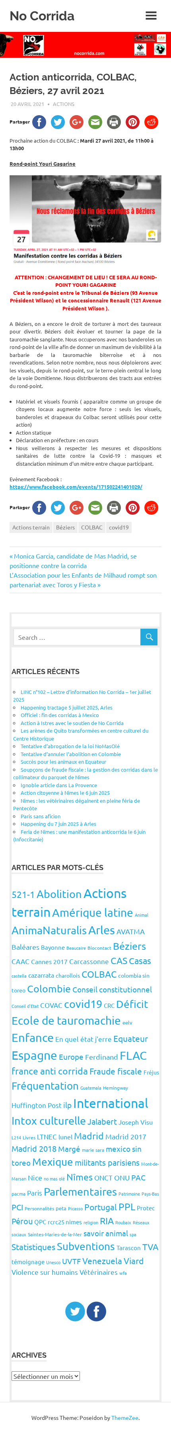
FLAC (133, 1055)
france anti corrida (50, 1070)
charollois (68, 975)
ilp (67, 1105)
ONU (122, 1177)
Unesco (53, 1262)
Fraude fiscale (115, 1071)
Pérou (22, 1221)
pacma (18, 1193)
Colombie (49, 988)
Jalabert (102, 1121)
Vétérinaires (99, 1272)
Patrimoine (129, 1193)
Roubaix (123, 1222)
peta (61, 1208)
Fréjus (151, 1072)
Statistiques (33, 1246)
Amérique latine (92, 912)
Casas (140, 960)
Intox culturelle (49, 1120)
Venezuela (102, 1260)
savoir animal (106, 1233)
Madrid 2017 (125, 1136)
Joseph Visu (136, 1122)
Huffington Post (37, 1105)
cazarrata (41, 975)
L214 (16, 1137)
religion (91, 1222)
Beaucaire (76, 948)
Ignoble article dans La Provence (59, 785)
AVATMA (131, 931)
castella (19, 975)
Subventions (86, 1246)
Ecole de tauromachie (66, 1020)
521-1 (23, 894)
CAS (119, 960)
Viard (134, 1260)
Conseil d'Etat (25, 1006)
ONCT (103, 1177)
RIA (107, 1220)
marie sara (93, 1150)
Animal (141, 915)
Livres (29, 1137)
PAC (138, 1177)
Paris (34, 1192)
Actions (63, 103)
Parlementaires (80, 1191)
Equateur (130, 1038)
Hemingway (115, 1087)
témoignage (28, 1261)
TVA (150, 1246)
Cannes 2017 (49, 961)
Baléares (25, 947)
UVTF (71, 1261)
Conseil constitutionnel (112, 989)
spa (133, 1234)
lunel (65, 1137)
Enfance (33, 1037)
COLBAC (92, 527)
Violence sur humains (45, 1272)
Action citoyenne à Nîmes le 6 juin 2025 (65, 792)
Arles (101, 930)
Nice (35, 1177)
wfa (123, 1273)
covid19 (119, 527)
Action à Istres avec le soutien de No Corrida (72, 722)
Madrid (89, 1135)
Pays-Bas (150, 1193)
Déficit (132, 1004)
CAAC (20, 961)
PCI (17, 1207)
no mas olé (54, 1178)
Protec (146, 1207)
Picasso (75, 1208)
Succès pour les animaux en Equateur (63, 761)
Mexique (52, 1162)
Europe (71, 1056)
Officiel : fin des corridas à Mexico (60, 715)
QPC (40, 1221)
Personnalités (39, 1208)
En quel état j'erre (83, 1039)
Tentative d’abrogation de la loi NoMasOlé (70, 746)
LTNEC (47, 1136)
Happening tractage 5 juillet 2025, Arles (67, 707)
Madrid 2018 (34, 1148)
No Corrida (42, 15)
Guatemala (90, 1087)
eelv (127, 1022)
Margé (69, 1148)
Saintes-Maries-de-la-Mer (55, 1234)
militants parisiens (107, 1162)
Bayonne (53, 947)
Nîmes (79, 1176)
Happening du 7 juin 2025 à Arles (58, 823)
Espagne (34, 1055)
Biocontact (99, 948)
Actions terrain (31, 527)
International (110, 1103)
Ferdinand (101, 1057)
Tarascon (129, 1247)
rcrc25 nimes (65, 1221)
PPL (127, 1206)
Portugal (100, 1207)
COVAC (51, 1005)
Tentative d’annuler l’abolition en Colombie (71, 754)
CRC (109, 1005)
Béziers (65, 527)
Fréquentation (45, 1086)
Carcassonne (89, 961)
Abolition (59, 893)
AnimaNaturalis (49, 930)
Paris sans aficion (40, 816)
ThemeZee (124, 1417)
